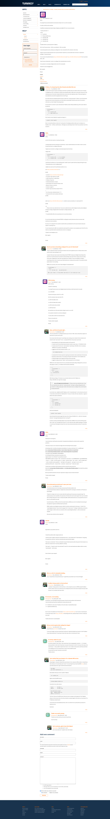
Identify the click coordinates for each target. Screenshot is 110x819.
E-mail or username (27, 48)
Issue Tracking (69, 812)
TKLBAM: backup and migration (40, 810)
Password (25, 52)
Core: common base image (39, 808)
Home (41, 9)
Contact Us (24, 812)
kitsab (41, 18)
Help (44, 4)
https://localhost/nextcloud (52, 169)
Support (41, 76)
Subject (41, 752)
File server (82, 813)
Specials (24, 12)
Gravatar (68, 744)
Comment (42, 756)
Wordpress (82, 812)
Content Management (70, 808)
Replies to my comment (54, 792)
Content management (27, 18)
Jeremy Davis (48, 88)
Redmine (82, 814)
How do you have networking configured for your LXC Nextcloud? (62, 247)
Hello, (46, 133)
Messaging (25, 21)
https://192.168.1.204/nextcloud (60, 56)
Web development (26, 14)
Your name (42, 737)
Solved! (47, 520)
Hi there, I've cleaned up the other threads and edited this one (60, 87)
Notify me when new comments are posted (48, 790)
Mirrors (23, 810)
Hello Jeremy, (51, 280)
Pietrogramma (48, 598)
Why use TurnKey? (25, 808)
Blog (49, 4)
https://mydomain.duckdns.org (69, 611)
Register (86, 1)
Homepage (42, 748)
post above (55, 628)
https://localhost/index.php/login (56, 174)
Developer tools (26, 27)
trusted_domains (43, 81)
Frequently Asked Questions (56, 809)
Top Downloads (84, 806)
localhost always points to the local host (58, 583)
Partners (23, 813)
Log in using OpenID (28, 59)
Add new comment (44, 83)
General (25, 37)
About (23, 806)
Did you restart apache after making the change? (58, 625)
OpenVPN (82, 808)
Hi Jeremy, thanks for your (54, 639)
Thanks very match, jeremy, (57, 713)
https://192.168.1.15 (59, 613)
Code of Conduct (25, 809)
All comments (44, 792)
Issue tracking (25, 23)
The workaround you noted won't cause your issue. (59, 484)
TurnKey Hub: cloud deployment (40, 809)
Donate (53, 812)
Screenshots (57, 4)
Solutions (37, 806)
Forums (24, 34)
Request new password (29, 61)
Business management (27, 20)
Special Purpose (69, 814)
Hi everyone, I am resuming (51, 596)
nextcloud (42, 79)
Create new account (28, 60)
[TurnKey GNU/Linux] (28, 4)
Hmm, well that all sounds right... (58, 330)
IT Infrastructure (26, 16)
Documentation (26, 41)
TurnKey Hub (66, 4)
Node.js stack (83, 809)
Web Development (70, 810)
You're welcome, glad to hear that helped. (63, 726)
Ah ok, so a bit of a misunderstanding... (56, 573)
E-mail (41, 741)
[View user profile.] (43, 14)
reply (86, 129)
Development (25, 39)
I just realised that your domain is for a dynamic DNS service (64, 658)
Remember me (26, 57)
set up (82, 663)
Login (81, 1)
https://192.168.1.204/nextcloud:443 (74, 56)
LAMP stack (82, 810)
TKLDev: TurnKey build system (39, 812)
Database (25, 25)
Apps (38, 4)
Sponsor (23, 814)
